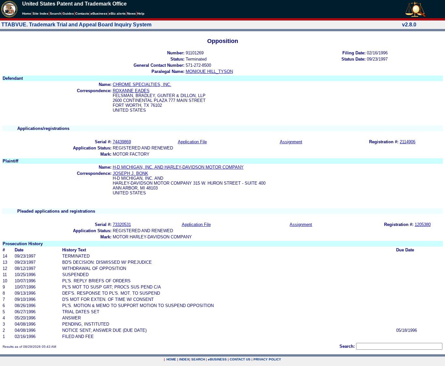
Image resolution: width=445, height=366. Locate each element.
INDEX (184, 359)
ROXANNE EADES (131, 90)
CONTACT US (240, 359)
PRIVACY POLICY (267, 359)
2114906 (407, 141)
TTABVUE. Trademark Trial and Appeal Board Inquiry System (76, 24)
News (131, 13)
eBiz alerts (117, 13)
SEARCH (198, 359)
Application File (192, 141)
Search (55, 13)
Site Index (41, 13)
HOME (171, 359)
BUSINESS (217, 359)
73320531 (122, 224)
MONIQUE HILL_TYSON (209, 71)
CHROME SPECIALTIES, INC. (142, 84)
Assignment (291, 141)
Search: (347, 346)
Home (26, 13)
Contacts (82, 13)
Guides (68, 13)
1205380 (423, 224)
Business (99, 13)
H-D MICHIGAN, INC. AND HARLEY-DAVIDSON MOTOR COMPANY (178, 167)
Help (140, 13)
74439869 (122, 141)
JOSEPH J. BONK (130, 173)
